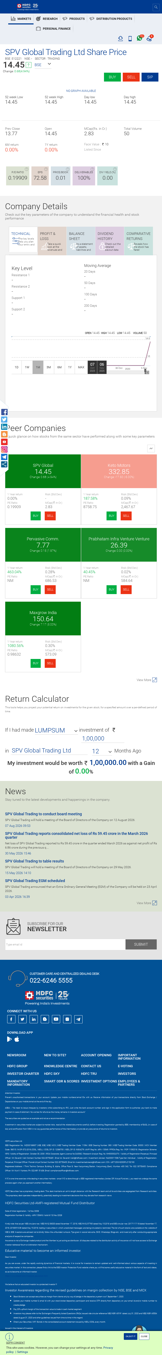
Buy (112, 77)
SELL (50, 515)
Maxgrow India (43, 612)
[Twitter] (22, 1019)
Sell (131, 77)
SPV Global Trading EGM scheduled (35, 880)
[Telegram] (78, 1019)
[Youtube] (56, 1019)
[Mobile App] (130, 38)
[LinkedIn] (34, 1019)
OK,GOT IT (130, 1336)
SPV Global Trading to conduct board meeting (43, 814)
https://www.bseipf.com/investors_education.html (26, 1276)
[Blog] (45, 1019)
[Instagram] (67, 1019)
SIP (150, 77)
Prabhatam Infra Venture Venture (119, 539)
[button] (43, 65)
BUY (35, 515)
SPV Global (43, 465)
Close (144, 1336)
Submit (141, 944)
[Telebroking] (120, 38)
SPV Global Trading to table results (34, 861)
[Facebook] (11, 1019)
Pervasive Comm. (43, 539)
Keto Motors (119, 465)
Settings (22, 1352)
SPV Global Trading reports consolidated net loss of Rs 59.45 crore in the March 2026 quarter (76, 835)
